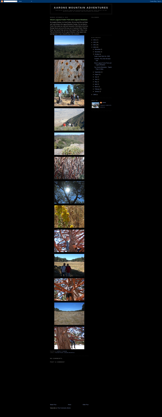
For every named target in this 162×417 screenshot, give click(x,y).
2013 (94, 40)
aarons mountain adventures (81, 7)
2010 (94, 47)
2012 (94, 42)
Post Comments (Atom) (64, 408)
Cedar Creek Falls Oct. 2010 (102, 56)
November (98, 51)
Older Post (85, 404)
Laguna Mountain (69, 352)
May (96, 81)
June (96, 79)
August (97, 74)
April (96, 84)
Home (69, 404)
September (98, 72)
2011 (94, 44)
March (97, 86)
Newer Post (53, 404)
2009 (94, 94)
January (97, 91)
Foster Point (59, 352)
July (96, 77)
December (98, 49)
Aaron (104, 102)
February (97, 89)
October (97, 54)
